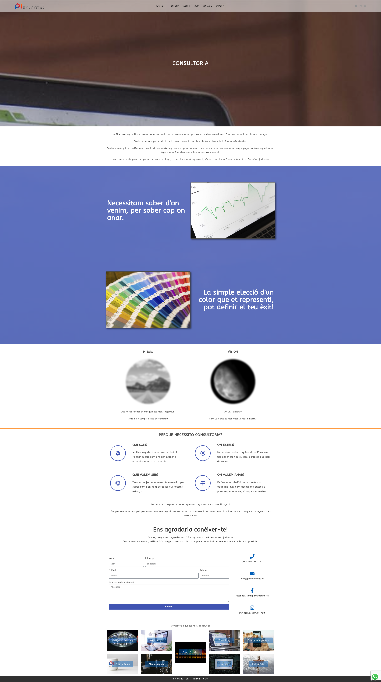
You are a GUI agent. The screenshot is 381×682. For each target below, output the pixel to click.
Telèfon (204, 570)
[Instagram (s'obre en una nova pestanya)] (360, 6)
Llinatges (150, 558)
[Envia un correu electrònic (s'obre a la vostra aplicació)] (365, 6)
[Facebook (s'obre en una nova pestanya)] (356, 6)
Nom (111, 558)
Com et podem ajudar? (121, 582)
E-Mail (112, 570)
